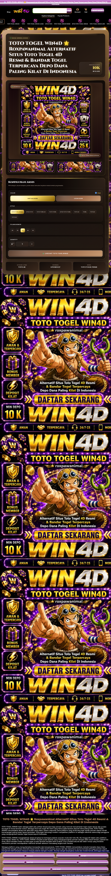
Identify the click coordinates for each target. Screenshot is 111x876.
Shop (8, 12)
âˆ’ (12, 244)
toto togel (42, 829)
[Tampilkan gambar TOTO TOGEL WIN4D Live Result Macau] (79, 167)
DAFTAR (30, 863)
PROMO (30, 856)
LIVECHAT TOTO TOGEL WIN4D (56, 253)
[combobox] (50, 10)
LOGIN (83, 856)
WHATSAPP (84, 863)
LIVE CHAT (57, 869)
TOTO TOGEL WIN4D (63, 847)
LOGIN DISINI (78, 198)
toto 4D (75, 838)
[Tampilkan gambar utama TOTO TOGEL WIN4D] (31, 167)
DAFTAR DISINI (33, 198)
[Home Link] (21, 10)
